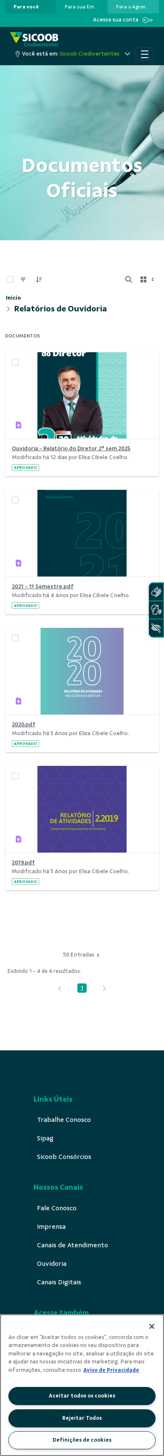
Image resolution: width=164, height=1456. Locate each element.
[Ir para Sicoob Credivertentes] (34, 40)
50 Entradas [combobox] (78, 954)
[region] (82, 1385)
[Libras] (156, 591)
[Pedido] (39, 279)
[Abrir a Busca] (128, 279)
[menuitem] (26, 6)
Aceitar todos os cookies (82, 1396)
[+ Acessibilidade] (156, 628)
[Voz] (156, 610)
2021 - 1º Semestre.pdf (43, 586)
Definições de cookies (82, 1440)
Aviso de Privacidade (111, 1370)
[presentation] (30, 6)
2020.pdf (23, 724)
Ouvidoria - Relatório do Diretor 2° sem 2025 (71, 448)
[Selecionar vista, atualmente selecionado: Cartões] (148, 279)
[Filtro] (23, 279)
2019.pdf (23, 862)
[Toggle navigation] (144, 54)
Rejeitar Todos (82, 1418)
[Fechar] (152, 1326)
